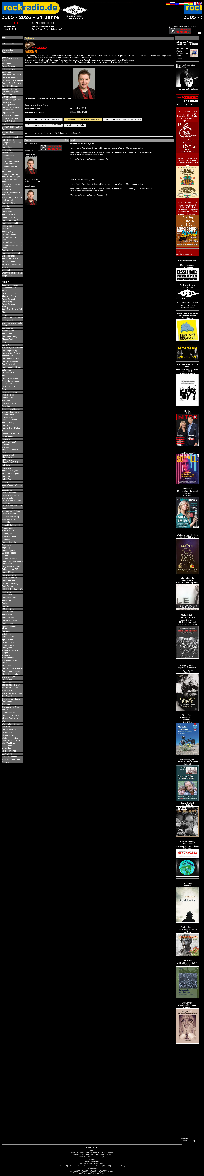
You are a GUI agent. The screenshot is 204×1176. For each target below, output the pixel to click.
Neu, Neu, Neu (8, 203)
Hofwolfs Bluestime (10, 433)
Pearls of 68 (7, 212)
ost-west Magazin (9, 558)
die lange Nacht (8, 105)
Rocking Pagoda (9, 231)
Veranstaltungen (87, 1163)
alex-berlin (6, 63)
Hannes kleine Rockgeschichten (9, 418)
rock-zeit (5, 229)
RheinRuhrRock (8, 580)
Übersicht (106, 1166)
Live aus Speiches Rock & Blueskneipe (11, 175)
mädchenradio (8, 200)
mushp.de (6, 539)
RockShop (95, 1161)
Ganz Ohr (6, 406)
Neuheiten (6, 545)
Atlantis (5, 312)
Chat (92, 1159)
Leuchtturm (7, 158)
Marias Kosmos (9, 528)
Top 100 (5, 710)
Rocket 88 (6, 600)
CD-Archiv (82, 1157)
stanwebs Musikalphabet (8, 656)
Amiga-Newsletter (9, 66)
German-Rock (8, 415)
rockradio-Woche (9, 234)
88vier (4, 291)
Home (4, 38)
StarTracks (6, 665)
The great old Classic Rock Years (11, 700)
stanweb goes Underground (8, 646)
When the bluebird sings (12, 273)
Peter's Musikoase (10, 214)
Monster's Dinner (9, 536)
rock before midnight (11, 583)
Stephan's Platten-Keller (12, 668)
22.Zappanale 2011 (10, 288)
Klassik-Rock (7, 153)
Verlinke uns (72, 1166)
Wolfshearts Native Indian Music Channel (11, 739)
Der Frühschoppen (10, 361)
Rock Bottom (7, 586)
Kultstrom (6, 476)
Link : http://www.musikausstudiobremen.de (89, 159)
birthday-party (8, 331)
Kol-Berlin (6, 465)
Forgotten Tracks (9, 392)
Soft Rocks (7, 634)
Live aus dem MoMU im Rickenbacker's (12, 507)
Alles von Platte (9, 296)
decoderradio (7, 356)
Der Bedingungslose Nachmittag (10, 93)
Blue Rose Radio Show (12, 75)
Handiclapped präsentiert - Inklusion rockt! (11, 142)
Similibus (6, 631)
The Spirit (6, 704)
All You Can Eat (9, 293)
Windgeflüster (8, 735)
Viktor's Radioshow (10, 718)
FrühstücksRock (9, 403)
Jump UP (6, 445)
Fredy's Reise (8, 395)
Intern (122, 1166)
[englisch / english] (199, 4)
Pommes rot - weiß (10, 220)
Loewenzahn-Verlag (10, 516)
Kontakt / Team (89, 1166)
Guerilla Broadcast (10, 137)
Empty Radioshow (10, 378)
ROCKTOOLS (8, 609)
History (92, 1150)
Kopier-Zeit (6, 468)
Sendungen (101, 1152)
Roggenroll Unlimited (11, 253)
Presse (80, 1166)
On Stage (6, 209)
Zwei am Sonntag (9, 757)
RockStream (7, 250)
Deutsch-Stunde (9, 97)
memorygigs (7, 533)
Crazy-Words (7, 345)
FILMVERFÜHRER (10, 386)
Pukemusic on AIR (10, 569)
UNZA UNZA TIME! (10, 715)
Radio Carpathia (9, 575)
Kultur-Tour (6, 479)
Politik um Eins (8, 217)
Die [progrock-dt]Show (11, 367)
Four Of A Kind (8, 121)
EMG (4, 375)
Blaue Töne (7, 334)
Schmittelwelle (8, 617)
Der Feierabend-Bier (10, 358)
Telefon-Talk (7, 690)
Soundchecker (8, 637)
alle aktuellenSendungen (7, 51)
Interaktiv (6, 439)
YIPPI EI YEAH (9, 751)
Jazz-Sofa (6, 150)
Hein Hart (6, 425)
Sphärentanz (7, 639)
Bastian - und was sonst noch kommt (12, 319)
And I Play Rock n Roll (12, 309)
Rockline (5, 606)
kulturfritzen (7, 482)
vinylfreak (6, 270)
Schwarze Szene (9, 620)
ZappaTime (7, 276)
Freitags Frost (8, 398)
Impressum (115, 1166)
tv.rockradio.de (8, 712)
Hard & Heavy (8, 423)
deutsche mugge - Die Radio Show (11, 101)
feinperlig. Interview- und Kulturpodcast (10, 382)
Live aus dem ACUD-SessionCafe (11, 497)
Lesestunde (7, 490)
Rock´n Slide (7, 612)
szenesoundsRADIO (11, 685)
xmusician (6, 748)
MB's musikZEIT (9, 531)
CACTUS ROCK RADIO (12, 80)
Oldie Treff (6, 206)
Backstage (6, 72)
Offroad (5, 556)
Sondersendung (8, 256)
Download (63, 1166)
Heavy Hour (7, 147)
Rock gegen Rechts (10, 223)
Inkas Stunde (7, 436)
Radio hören (80, 1152)
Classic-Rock (7, 339)
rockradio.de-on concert (12, 242)
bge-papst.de (7, 328)
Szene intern (7, 682)
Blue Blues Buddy (9, 336)
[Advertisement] (187, 1092)
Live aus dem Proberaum (8, 170)
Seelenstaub (7, 623)
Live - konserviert (9, 166)
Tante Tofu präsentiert (11, 264)
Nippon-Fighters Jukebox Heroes (9, 551)
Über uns (99, 1166)
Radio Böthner (8, 572)
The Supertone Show (11, 707)
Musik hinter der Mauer (12, 197)
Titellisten (110, 1152)
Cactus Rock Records (11, 83)
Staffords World (8, 261)
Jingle (103, 1157)
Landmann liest (8, 156)
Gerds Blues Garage (11, 409)
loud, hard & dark (9, 519)
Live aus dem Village (11, 511)
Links (101, 1163)
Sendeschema (8, 44)
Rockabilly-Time (9, 598)
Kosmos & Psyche (10, 471)
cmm (4, 342)
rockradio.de (92, 1147)
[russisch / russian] (172, 4)
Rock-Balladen (8, 226)
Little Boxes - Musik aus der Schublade (10, 162)
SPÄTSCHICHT (9, 642)
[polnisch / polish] (181, 4)
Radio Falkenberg (9, 578)
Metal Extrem (8, 189)
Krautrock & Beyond (10, 473)
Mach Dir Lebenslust (11, 525)
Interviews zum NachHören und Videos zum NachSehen (92, 1154)
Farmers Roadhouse (10, 115)
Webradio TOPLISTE (185, 1139)
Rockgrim (6, 603)
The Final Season (9, 696)
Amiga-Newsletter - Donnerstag (10, 300)
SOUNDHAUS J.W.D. (11, 259)
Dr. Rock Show (8, 373)
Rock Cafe (6, 592)
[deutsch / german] (168, 4)
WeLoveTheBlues (9, 730)
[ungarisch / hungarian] (186, 4)
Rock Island (7, 595)
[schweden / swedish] (177, 4)
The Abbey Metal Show (12, 693)
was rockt (6, 727)
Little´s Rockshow (9, 493)
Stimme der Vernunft (11, 671)
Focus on (6, 389)
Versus (5, 267)
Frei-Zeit (5, 124)
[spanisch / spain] (190, 4)
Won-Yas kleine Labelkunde (8, 744)
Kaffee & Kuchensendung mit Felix (10, 449)
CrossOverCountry (10, 86)
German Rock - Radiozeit (8, 133)
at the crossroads (9, 69)
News (96, 1163)
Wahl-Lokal (6, 721)
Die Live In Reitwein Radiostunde (10, 108)
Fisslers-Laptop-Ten (10, 118)
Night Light (6, 548)
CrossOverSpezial (10, 89)
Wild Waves (7, 732)
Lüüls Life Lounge (9, 522)
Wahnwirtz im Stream (11, 724)
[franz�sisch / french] (195, 4)
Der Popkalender (9, 364)
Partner (87, 1161)
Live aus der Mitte (9, 514)
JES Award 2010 (9, 442)
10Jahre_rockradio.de (11, 285)
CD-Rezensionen (93, 1157)
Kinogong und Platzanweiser (8, 456)
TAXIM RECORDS (10, 688)
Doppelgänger (8, 113)
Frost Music (7, 400)
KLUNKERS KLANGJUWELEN (10, 461)
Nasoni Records (9, 542)
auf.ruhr (5, 315)
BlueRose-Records (10, 77)
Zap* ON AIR (7, 754)
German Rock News (10, 412)
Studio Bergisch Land (11, 674)
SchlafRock (7, 615)
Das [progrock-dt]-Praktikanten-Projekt (11, 352)
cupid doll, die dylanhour (12, 348)
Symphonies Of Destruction (8, 678)
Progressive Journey (11, 566)
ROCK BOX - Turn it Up (12, 589)
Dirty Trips (6, 370)
